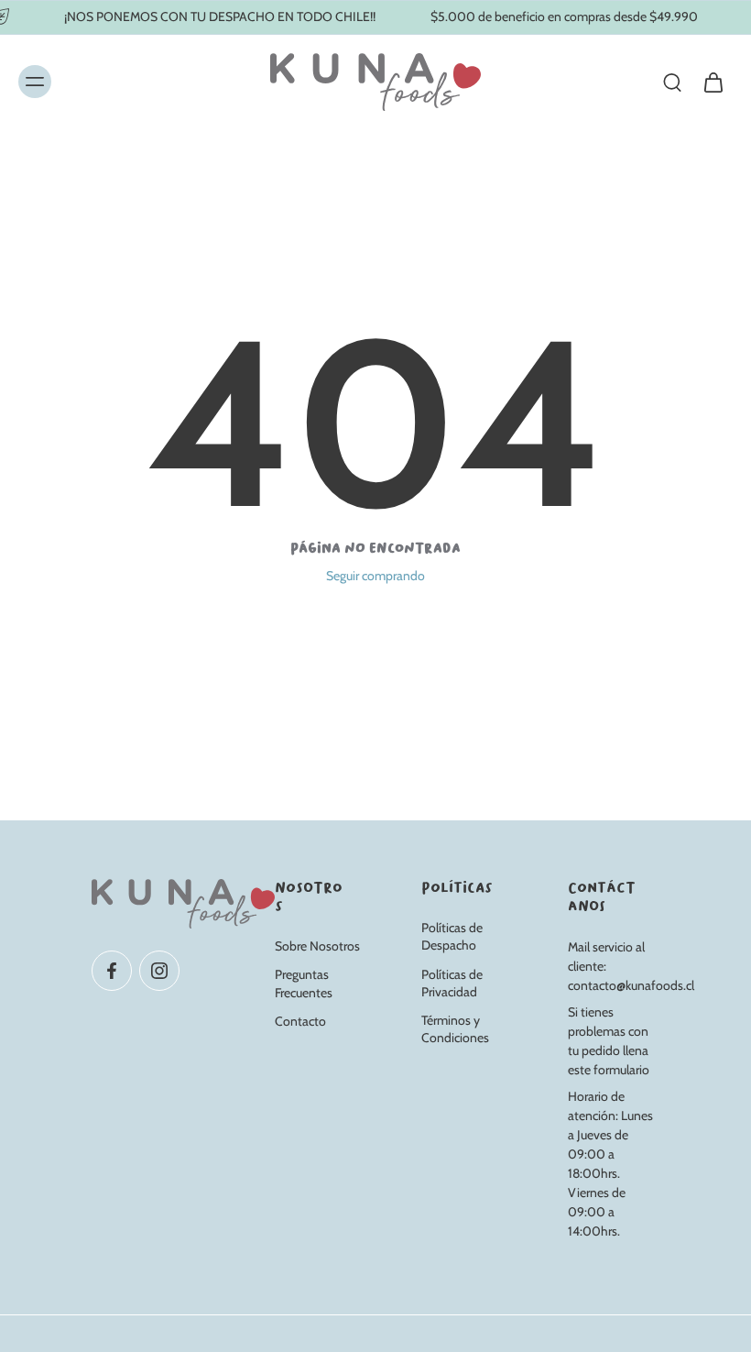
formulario (621, 1069)
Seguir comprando (375, 575)
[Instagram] (159, 970)
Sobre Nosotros (317, 946)
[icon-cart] (712, 82)
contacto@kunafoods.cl (631, 985)
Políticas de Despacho (452, 936)
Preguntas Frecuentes (303, 983)
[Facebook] (112, 970)
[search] (672, 81)
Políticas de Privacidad (452, 982)
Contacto (300, 1021)
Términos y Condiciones (455, 1029)
